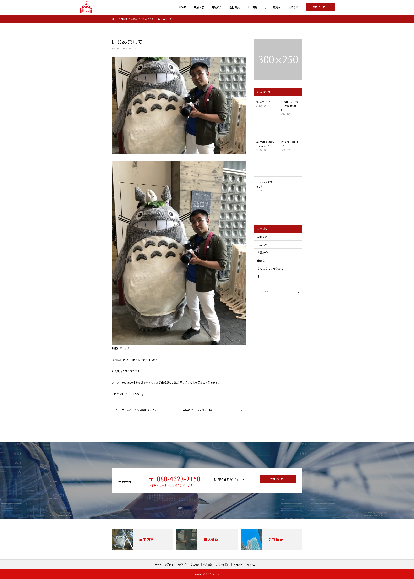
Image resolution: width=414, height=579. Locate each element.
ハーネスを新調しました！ (265, 184)
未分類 (261, 260)
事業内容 (199, 7)
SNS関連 (262, 236)
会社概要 (234, 7)
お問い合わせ (320, 7)
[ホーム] (113, 18)
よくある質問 (272, 7)
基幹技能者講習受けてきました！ (265, 144)
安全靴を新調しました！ (289, 144)
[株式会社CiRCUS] (86, 7)
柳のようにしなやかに (132, 48)
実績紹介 (217, 7)
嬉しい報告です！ (265, 101)
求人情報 (252, 7)
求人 (259, 276)
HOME (182, 7)
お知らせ (293, 7)
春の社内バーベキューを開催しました (289, 105)
